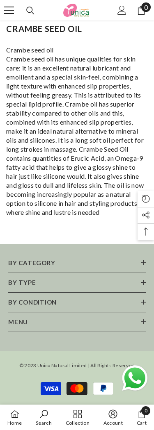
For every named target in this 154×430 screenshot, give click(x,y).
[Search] (30, 11)
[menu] (9, 10)
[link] (44, 417)
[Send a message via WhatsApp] (135, 378)
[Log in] (121, 10)
